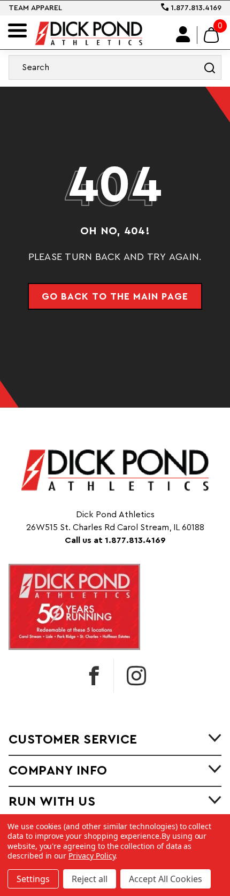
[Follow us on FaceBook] (94, 675)
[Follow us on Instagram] (136, 675)
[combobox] (115, 67)
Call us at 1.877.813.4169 (115, 540)
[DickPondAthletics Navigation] (17, 30)
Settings (33, 879)
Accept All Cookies (165, 879)
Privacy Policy (91, 856)
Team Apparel (35, 8)
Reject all (90, 879)
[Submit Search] (209, 67)
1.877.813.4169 (194, 8)
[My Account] (183, 35)
